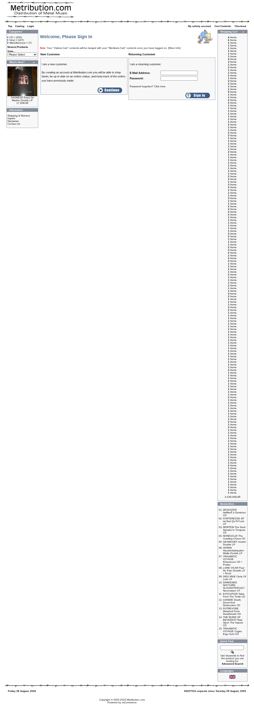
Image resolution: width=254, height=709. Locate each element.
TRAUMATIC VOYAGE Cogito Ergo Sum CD (232, 631)
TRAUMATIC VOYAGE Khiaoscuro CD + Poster (232, 560)
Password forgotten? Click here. (148, 86)
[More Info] (174, 48)
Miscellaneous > (18, 42)
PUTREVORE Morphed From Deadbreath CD (232, 611)
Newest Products (17, 47)
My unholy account (200, 26)
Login (30, 26)
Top (10, 26)
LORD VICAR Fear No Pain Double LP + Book (234, 570)
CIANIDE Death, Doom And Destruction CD (232, 602)
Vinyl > (13, 40)
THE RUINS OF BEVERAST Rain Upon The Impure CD (233, 621)
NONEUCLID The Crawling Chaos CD (234, 537)
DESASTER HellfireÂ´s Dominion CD (234, 512)
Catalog (19, 26)
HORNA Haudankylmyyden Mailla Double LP (233, 550)
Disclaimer (13, 121)
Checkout (241, 26)
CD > (12, 37)
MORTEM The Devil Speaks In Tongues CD (234, 530)
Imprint (11, 118)
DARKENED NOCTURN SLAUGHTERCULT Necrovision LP (234, 586)
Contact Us (13, 123)
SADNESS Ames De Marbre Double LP (22, 99)
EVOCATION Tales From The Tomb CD (234, 595)
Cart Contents (223, 26)
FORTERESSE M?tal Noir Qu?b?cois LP (233, 521)
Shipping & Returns (18, 115)
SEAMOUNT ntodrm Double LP (234, 543)
